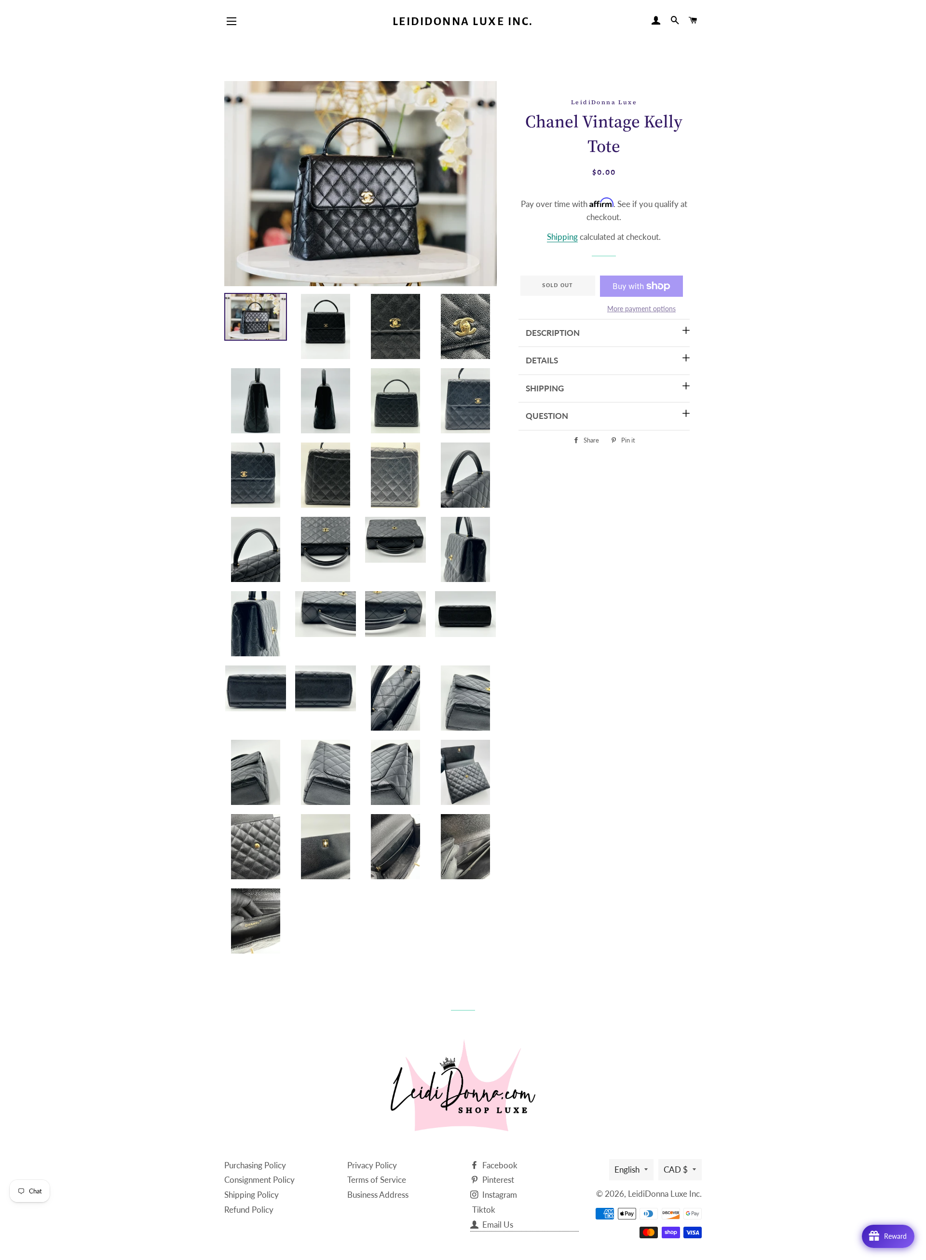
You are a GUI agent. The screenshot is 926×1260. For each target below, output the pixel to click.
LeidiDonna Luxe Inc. (463, 21)
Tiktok (483, 1210)
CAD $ (676, 1169)
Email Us (496, 1224)
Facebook (498, 1165)
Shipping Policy (251, 1195)
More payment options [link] (641, 309)
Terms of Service (376, 1180)
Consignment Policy (259, 1180)
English (627, 1169)
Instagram (498, 1195)
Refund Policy (248, 1210)
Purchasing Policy (255, 1165)
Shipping (562, 237)
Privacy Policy (372, 1165)
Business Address (378, 1195)
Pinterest (497, 1180)
